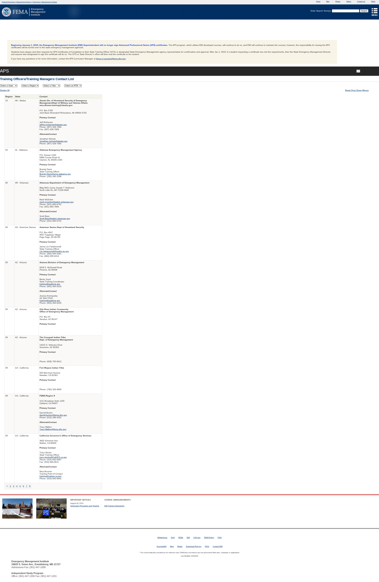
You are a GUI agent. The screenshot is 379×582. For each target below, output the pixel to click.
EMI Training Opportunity (114, 506)
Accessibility (162, 546)
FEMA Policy (209, 538)
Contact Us (361, 1)
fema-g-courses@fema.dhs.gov (111, 59)
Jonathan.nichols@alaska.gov (54, 141)
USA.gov (196, 538)
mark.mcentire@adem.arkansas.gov (57, 202)
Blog (327, 1)
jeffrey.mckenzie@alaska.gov (53, 124)
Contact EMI (218, 546)
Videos (348, 1)
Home (318, 1)
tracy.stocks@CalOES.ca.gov (53, 457)
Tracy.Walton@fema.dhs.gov (53, 429)
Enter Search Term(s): (321, 11)
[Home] (6, 16)
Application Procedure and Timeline (84, 506)
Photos (337, 1)
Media (179, 546)
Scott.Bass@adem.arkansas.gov (55, 218)
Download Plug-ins (193, 546)
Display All (4, 90)
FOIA (220, 538)
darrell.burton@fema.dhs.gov (53, 415)
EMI (188, 538)
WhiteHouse (162, 538)
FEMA (180, 538)
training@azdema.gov (50, 284)
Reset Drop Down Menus (357, 90)
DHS (173, 538)
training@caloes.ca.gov (50, 476)
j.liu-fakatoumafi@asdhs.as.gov (54, 251)
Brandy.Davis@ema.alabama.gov (55, 174)
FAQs (373, 1)
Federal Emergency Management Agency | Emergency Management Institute (29, 2)
